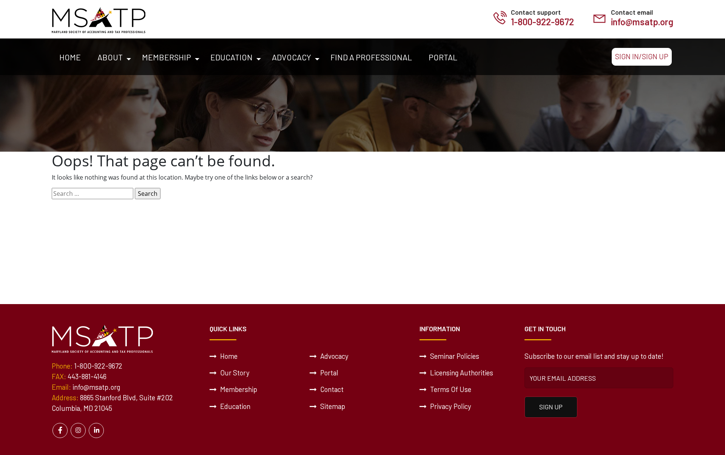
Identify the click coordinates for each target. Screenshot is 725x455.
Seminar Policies (454, 356)
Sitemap (332, 406)
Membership (166, 57)
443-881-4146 (87, 376)
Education (231, 57)
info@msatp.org (642, 21)
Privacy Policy (450, 406)
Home (70, 57)
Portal (443, 57)
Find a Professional (371, 57)
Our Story (234, 372)
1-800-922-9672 (542, 21)
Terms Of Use (450, 389)
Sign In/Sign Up (641, 56)
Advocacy (291, 57)
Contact (331, 389)
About (110, 57)
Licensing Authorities (461, 372)
